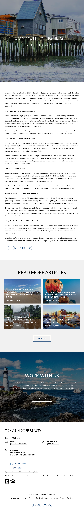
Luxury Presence (47, 494)
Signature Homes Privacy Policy (58, 498)
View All (42, 338)
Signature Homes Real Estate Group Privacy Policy (21, 472)
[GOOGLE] (50, 505)
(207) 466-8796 (53, 444)
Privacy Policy (35, 498)
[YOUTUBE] (45, 505)
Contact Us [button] (42, 398)
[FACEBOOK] (34, 505)
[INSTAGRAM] (39, 505)
